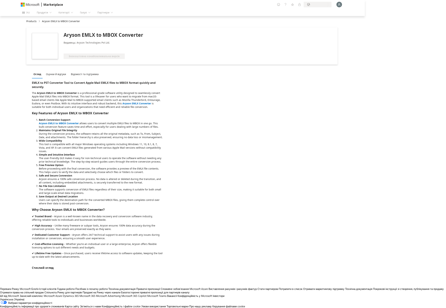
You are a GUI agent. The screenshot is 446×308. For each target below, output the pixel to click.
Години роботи (66, 289)
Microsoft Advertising (108, 296)
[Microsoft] (30, 5)
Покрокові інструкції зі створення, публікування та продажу (408, 289)
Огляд (37, 74)
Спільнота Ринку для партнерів (63, 292)
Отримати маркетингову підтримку (323, 289)
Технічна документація (122, 289)
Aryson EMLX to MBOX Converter (59, 123)
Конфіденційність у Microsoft (195, 296)
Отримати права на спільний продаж (22, 292)
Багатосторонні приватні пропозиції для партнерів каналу (155, 292)
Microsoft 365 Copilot (134, 296)
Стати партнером (267, 289)
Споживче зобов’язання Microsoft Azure (185, 289)
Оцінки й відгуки (56, 74)
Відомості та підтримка (85, 74)
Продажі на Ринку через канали (101, 292)
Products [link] (31, 21)
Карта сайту (72, 306)
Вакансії (172, 296)
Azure (58, 296)
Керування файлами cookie (228, 306)
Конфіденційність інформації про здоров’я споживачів (32, 306)
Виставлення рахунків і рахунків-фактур (233, 289)
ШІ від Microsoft (9, 296)
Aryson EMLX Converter (136, 103)
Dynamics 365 (71, 296)
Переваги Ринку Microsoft (15, 289)
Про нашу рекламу (200, 306)
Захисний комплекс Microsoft (37, 296)
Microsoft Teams (156, 296)
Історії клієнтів (47, 289)
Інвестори (218, 296)
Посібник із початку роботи (91, 289)
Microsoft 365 (87, 296)
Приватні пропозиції (148, 289)
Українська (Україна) (12, 299)
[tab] (38, 74)
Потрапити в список (290, 289)
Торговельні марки (178, 306)
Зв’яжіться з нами (90, 306)
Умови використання (153, 306)
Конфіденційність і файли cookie (121, 306)
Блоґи (35, 289)
